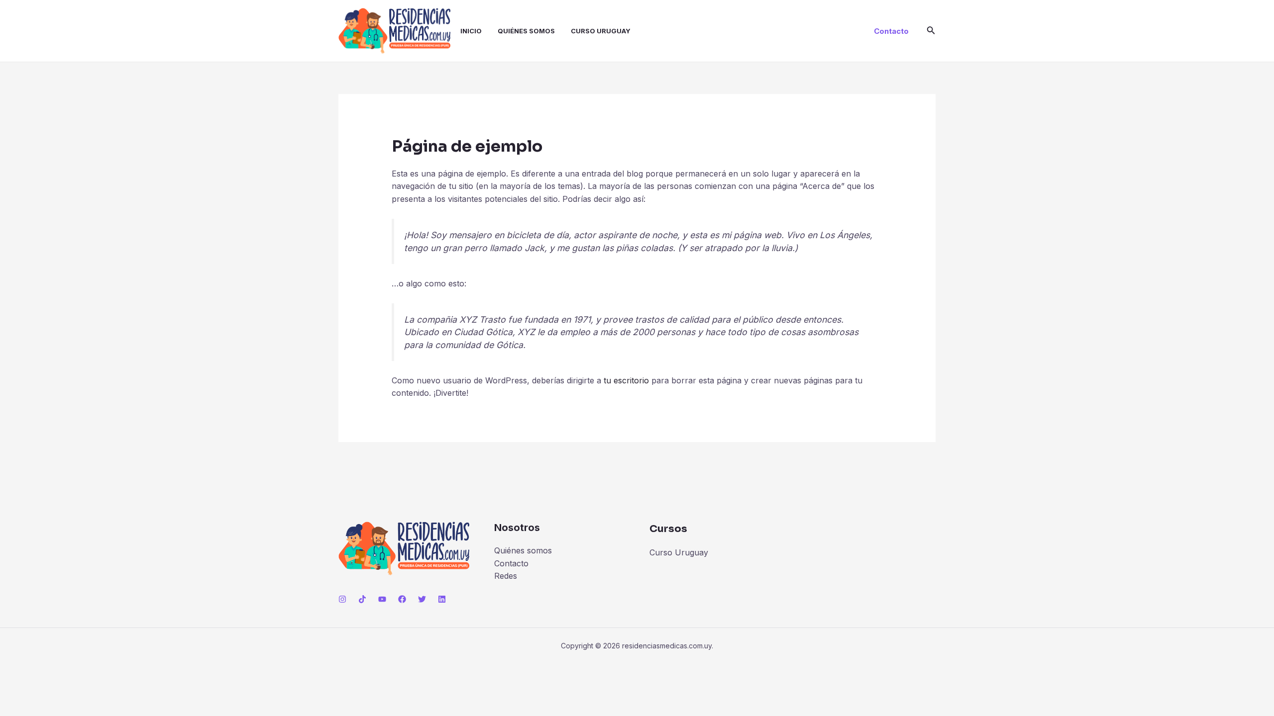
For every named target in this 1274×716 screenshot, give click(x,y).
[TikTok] (362, 599)
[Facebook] (402, 599)
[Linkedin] (442, 599)
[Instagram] (342, 599)
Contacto (511, 563)
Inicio (471, 31)
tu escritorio (626, 380)
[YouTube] (382, 599)
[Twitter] (422, 599)
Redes (505, 576)
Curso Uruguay (601, 31)
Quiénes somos (526, 31)
